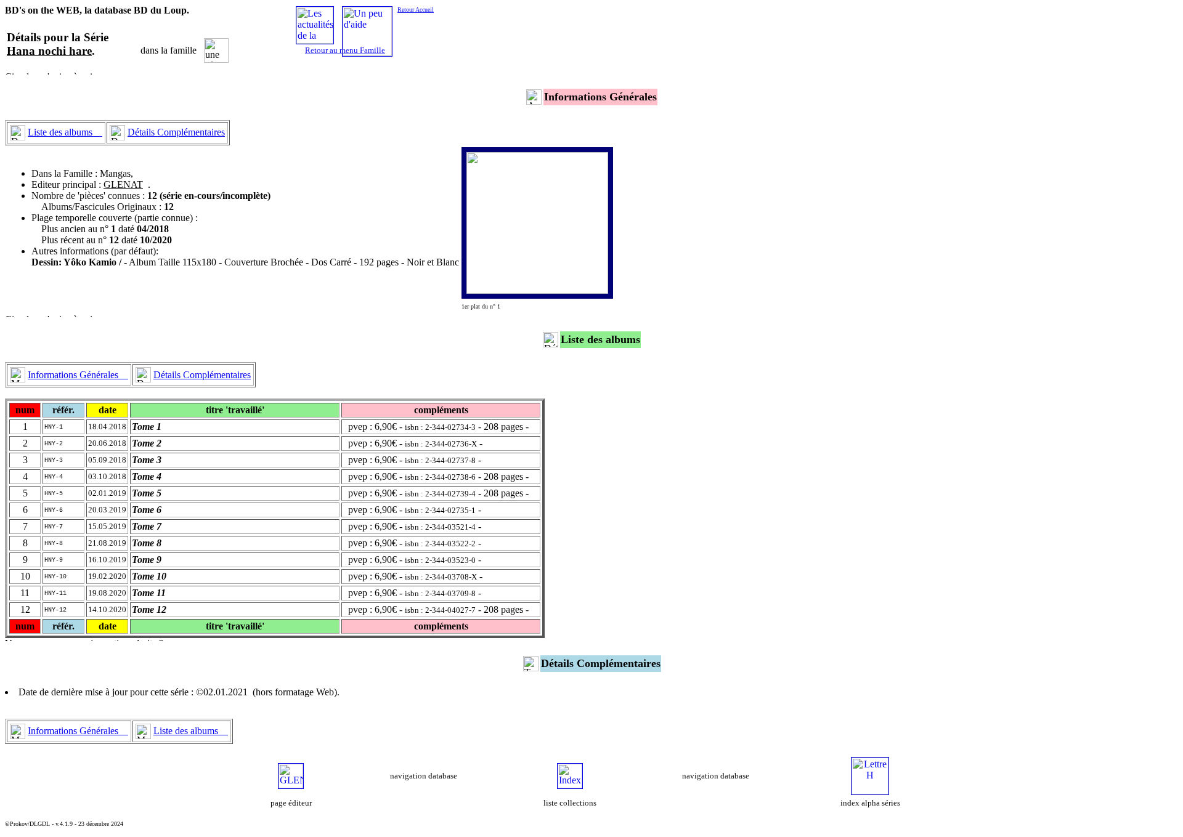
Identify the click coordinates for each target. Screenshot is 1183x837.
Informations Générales (78, 375)
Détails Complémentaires (176, 132)
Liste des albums (65, 132)
